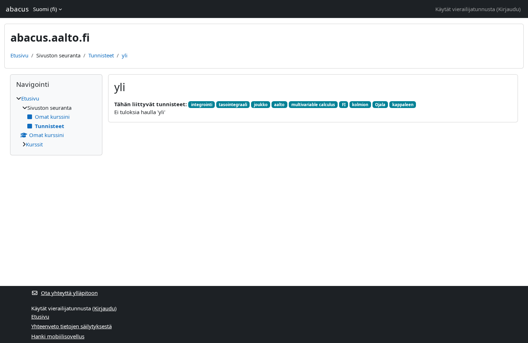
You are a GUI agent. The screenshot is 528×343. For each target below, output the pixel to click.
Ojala (380, 104)
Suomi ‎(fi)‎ (45, 9)
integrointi (201, 104)
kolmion (360, 104)
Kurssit (34, 144)
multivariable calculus (313, 104)
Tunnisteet (101, 55)
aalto (279, 104)
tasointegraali (233, 104)
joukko (261, 104)
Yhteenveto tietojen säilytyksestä (71, 326)
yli (125, 55)
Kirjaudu (508, 9)
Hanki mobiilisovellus (57, 336)
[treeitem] (56, 121)
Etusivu (19, 55)
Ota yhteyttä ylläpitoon (69, 292)
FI (344, 104)
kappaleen (402, 104)
